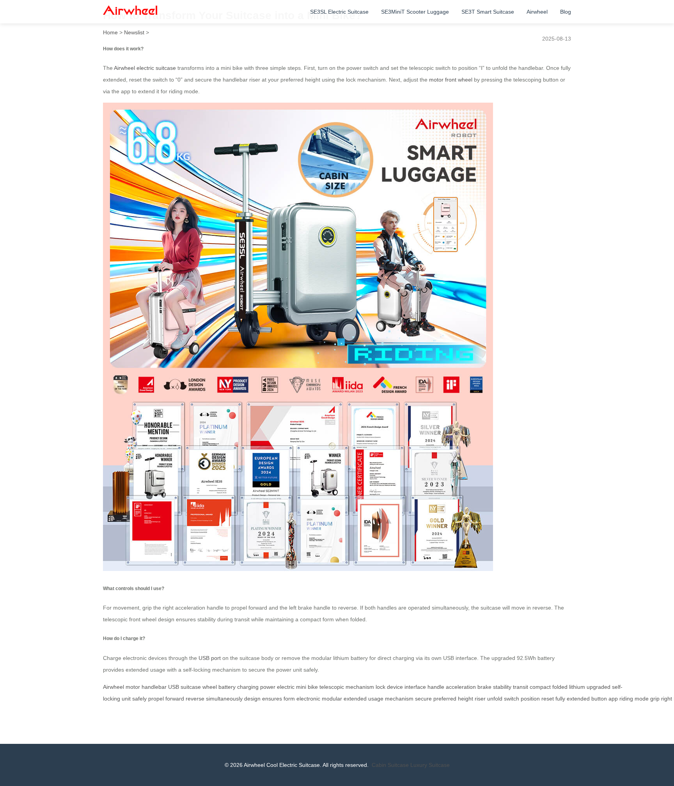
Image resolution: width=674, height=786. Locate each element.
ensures (272, 698)
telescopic (331, 687)
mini (301, 687)
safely (139, 698)
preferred (444, 698)
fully (560, 698)
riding (626, 698)
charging (248, 687)
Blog (565, 12)
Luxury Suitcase (430, 765)
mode (642, 698)
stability (502, 687)
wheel (209, 687)
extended (355, 698)
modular (332, 698)
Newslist (134, 32)
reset (547, 698)
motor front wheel (450, 79)
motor (133, 687)
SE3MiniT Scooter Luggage (415, 12)
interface (415, 687)
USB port (210, 658)
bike (313, 687)
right (666, 698)
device (395, 687)
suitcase (191, 687)
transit (520, 687)
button (599, 698)
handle (435, 687)
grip (655, 698)
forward (174, 698)
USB (173, 687)
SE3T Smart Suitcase (487, 12)
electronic (308, 698)
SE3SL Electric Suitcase (339, 12)
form (289, 698)
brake (484, 687)
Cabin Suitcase (390, 765)
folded (560, 687)
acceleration (461, 687)
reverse (195, 698)
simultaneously (224, 698)
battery (227, 687)
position (530, 698)
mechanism (360, 687)
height (465, 698)
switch (511, 698)
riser (480, 698)
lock (380, 687)
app (613, 698)
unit (126, 698)
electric (285, 687)
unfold (494, 698)
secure (423, 698)
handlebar (154, 687)
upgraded (598, 687)
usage (375, 698)
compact (540, 687)
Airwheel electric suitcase (145, 68)
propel (156, 698)
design (252, 698)
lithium (577, 687)
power (267, 687)
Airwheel (537, 12)
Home (110, 32)
